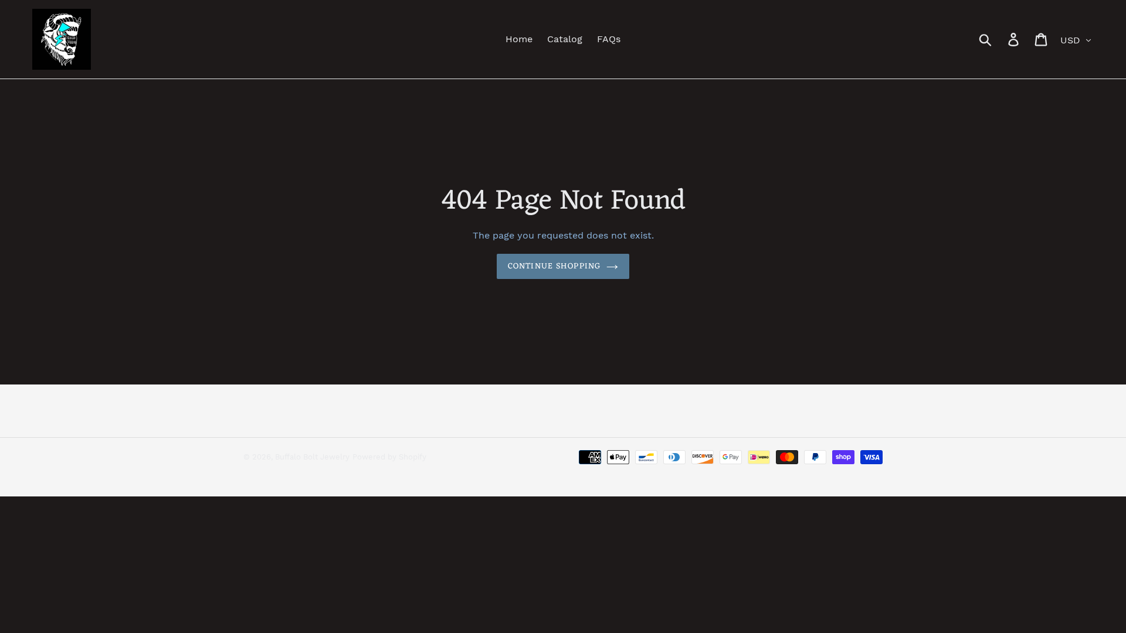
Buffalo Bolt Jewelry (312, 456)
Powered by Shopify (389, 456)
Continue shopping (554, 266)
